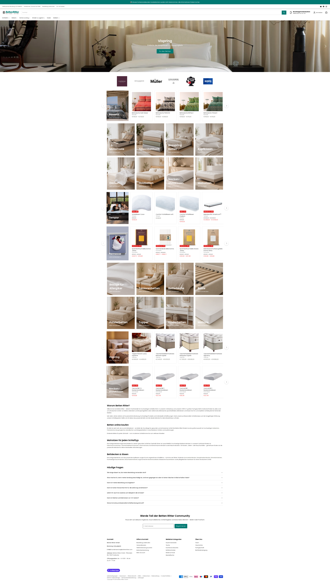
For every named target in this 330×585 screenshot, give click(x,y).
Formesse (135, 252)
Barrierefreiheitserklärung (129, 578)
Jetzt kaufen (165, 51)
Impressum (123, 576)
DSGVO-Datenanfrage (113, 578)
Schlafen (5, 18)
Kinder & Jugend (38, 18)
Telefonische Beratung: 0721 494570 (12, 6)
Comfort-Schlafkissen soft (164, 214)
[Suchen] (284, 13)
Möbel (14, 18)
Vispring (134, 357)
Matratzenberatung (142, 550)
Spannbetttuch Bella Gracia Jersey (189, 250)
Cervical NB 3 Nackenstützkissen (210, 389)
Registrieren (181, 526)
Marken (55, 18)
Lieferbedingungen (112, 576)
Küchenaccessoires (172, 548)
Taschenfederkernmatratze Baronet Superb (165, 355)
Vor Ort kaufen (60, 6)
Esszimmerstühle (171, 543)
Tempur (134, 216)
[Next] (226, 106)
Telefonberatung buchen (144, 548)
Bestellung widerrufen (48, 6)
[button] (318, 13)
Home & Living (24, 18)
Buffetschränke (170, 550)
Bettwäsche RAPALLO (186, 113)
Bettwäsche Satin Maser (140, 113)
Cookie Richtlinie (165, 576)
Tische (168, 545)
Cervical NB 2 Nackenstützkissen (162, 389)
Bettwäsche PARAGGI (163, 113)
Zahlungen (141, 578)
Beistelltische (170, 555)
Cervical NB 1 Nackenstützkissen (186, 389)
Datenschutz (146, 576)
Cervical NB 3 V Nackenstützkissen (138, 389)
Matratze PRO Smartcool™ (212, 214)
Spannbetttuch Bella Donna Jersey (141, 250)
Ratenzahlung (155, 576)
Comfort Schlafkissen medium (187, 215)
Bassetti (134, 114)
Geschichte (199, 545)
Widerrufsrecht (132, 576)
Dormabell (135, 392)
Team (197, 543)
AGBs (139, 576)
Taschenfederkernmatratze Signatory (213, 355)
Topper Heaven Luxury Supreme (139, 355)
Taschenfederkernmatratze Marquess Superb (189, 355)
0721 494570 (117, 546)
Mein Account (140, 553)
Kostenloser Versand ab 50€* (32, 6)
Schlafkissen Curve (138, 214)
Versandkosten (141, 545)
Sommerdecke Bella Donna (165, 249)
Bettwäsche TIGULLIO (210, 113)
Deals (49, 18)
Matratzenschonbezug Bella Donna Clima (213, 250)
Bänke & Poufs (170, 553)
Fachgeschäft (199, 548)
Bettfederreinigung (201, 550)
